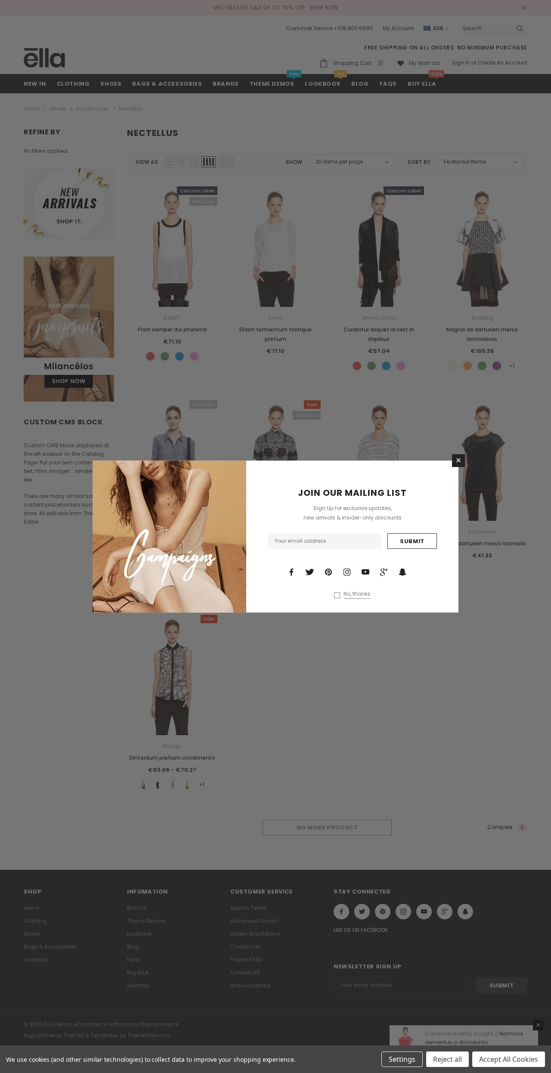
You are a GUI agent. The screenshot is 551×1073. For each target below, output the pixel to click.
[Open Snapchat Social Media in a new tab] (402, 572)
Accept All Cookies (508, 1059)
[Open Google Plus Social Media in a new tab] (384, 572)
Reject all (447, 1059)
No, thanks (357, 594)
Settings (402, 1059)
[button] (458, 460)
